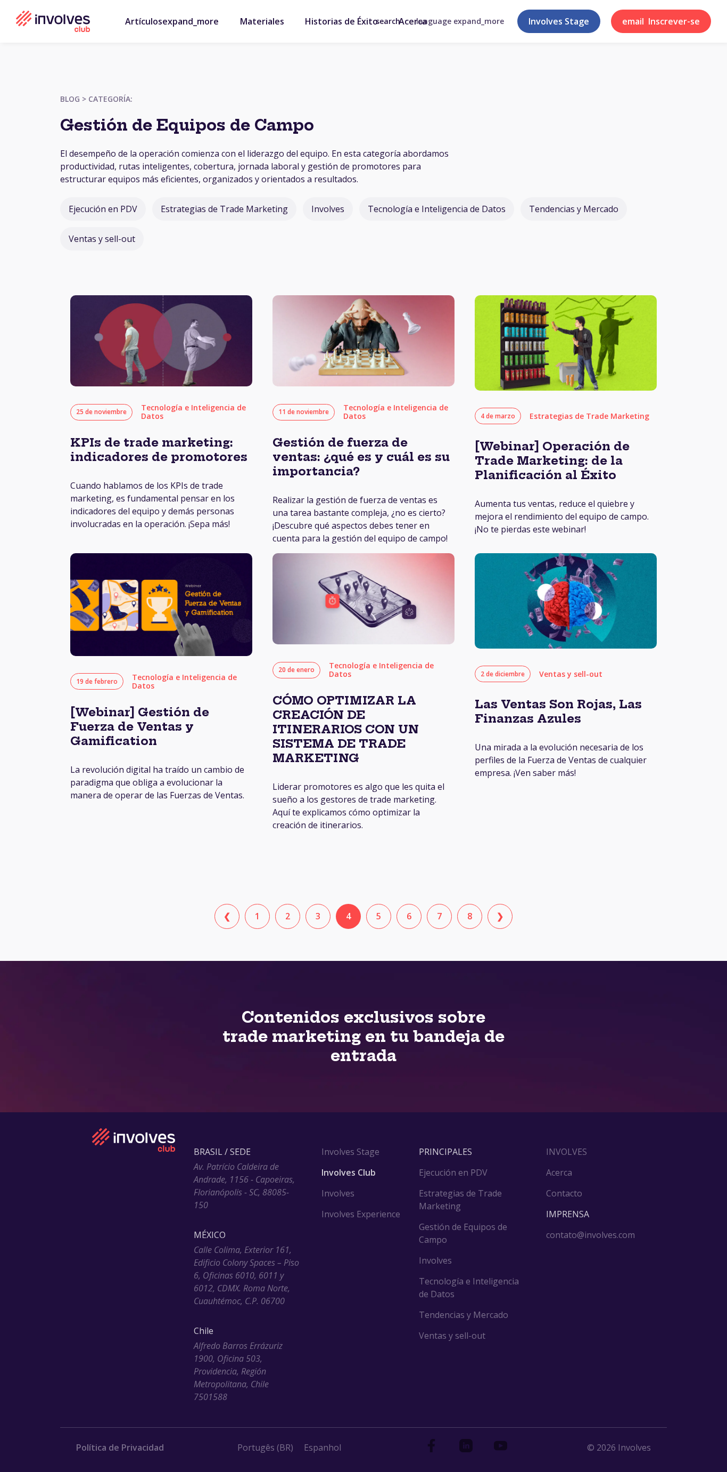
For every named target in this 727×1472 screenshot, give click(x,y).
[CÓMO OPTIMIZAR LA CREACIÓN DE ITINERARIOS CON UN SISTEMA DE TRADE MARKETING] (363, 641)
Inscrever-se (661, 21)
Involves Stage (558, 21)
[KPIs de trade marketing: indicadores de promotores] (161, 383)
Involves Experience (360, 1214)
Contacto (564, 1193)
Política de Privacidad (120, 1447)
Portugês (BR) (265, 1447)
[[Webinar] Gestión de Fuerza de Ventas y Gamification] (161, 653)
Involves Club (348, 1172)
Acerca (413, 21)
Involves (327, 209)
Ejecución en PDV (103, 209)
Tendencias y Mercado (573, 209)
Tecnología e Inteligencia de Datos (437, 209)
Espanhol (322, 1447)
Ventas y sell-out (102, 239)
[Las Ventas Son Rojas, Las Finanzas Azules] (566, 645)
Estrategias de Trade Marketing (224, 209)
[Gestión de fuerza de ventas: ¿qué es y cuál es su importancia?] (363, 383)
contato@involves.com (590, 1235)
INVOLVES (566, 1152)
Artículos (172, 21)
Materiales (262, 21)
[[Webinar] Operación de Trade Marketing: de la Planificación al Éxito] (566, 387)
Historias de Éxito (341, 21)
